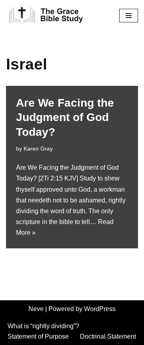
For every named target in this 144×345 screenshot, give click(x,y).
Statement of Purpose (38, 336)
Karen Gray (38, 148)
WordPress (100, 308)
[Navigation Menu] (128, 15)
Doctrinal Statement (108, 336)
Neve (36, 308)
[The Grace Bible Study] (46, 16)
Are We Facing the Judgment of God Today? (65, 117)
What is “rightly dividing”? (43, 326)
